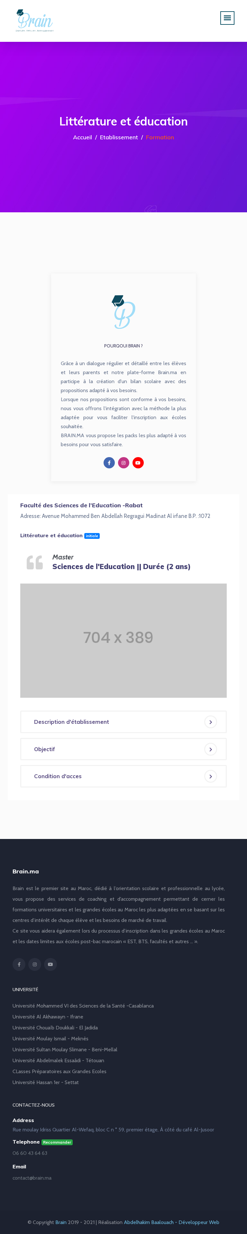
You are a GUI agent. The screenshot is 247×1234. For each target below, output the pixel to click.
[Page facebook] (109, 462)
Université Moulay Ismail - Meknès (50, 1039)
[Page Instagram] (123, 462)
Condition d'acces (58, 776)
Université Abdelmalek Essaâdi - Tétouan (58, 1060)
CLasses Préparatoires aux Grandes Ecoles (59, 1071)
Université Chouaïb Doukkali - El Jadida (55, 1028)
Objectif (44, 749)
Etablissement (119, 137)
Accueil (82, 137)
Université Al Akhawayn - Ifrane (48, 1017)
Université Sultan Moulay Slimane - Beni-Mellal (65, 1049)
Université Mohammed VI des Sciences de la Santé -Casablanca (83, 1006)
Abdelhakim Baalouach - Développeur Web (171, 1222)
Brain (61, 1222)
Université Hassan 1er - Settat (46, 1082)
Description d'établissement (71, 721)
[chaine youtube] (138, 462)
